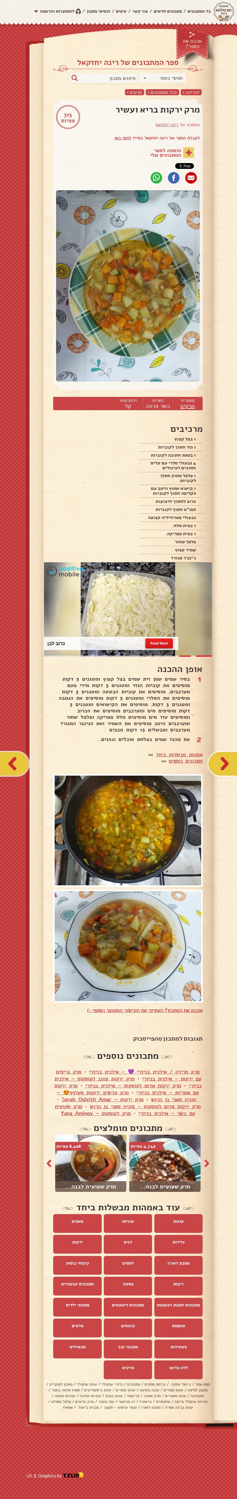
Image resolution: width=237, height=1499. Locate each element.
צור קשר (140, 11)
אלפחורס (163, 1401)
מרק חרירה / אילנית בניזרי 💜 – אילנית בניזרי (144, 1071)
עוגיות (128, 1221)
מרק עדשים (84, 1401)
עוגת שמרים (125, 1390)
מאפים (77, 1221)
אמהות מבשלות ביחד (179, 754)
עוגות (178, 1221)
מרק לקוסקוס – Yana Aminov (96, 1113)
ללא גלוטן (178, 1368)
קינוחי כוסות (77, 1263)
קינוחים (128, 1326)
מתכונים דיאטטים (128, 1305)
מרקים (187, 406)
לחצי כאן (122, 138)
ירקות (77, 1242)
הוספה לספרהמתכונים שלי (165, 152)
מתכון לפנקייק (61, 1384)
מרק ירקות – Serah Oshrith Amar (103, 1099)
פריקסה (133, 1396)
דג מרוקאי (126, 1401)
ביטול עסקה (180, 1384)
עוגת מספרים (175, 1396)
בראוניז (145, 1401)
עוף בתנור (106, 1401)
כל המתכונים (199, 11)
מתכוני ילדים (77, 1305)
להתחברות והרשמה (57, 11)
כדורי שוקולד (112, 1384)
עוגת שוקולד (87, 1384)
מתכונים (133, 1384)
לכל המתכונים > (162, 92)
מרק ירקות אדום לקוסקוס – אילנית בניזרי (133, 1085)
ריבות (178, 1284)
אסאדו (68, 1407)
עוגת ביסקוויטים (97, 1390)
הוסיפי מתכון (98, 11)
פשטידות (179, 1347)
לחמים (128, 1263)
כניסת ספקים (155, 1384)
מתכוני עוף (128, 1347)
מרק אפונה (152, 1396)
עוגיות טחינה (90, 1396)
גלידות (179, 1242)
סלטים (78, 1326)
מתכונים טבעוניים (77, 1284)
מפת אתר (202, 1384)
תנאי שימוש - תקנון (120, 1407)
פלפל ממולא (61, 1401)
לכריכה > (190, 92)
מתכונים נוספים (186, 760)
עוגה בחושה (149, 1390)
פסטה (128, 1284)
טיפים (121, 11)
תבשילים (78, 1347)
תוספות (178, 1326)
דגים (128, 1242)
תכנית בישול (88, 1407)
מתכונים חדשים (168, 11)
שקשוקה (197, 1396)
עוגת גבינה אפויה (179, 1407)
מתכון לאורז (178, 1263)
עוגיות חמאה (65, 1396)
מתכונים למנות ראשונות (178, 1305)
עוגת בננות (114, 1396)
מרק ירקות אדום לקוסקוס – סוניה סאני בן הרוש (145, 1106)
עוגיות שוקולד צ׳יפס (191, 1401)
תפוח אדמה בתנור (65, 1390)
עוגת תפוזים (173, 1390)
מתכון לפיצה (198, 1390)
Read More (159, 643)
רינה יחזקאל (166, 125)
